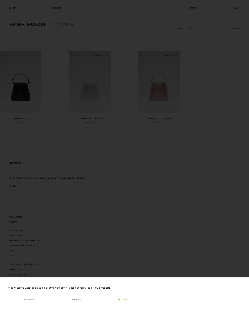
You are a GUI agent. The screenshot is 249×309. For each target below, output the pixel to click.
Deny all (76, 299)
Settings (29, 299)
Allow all (124, 299)
